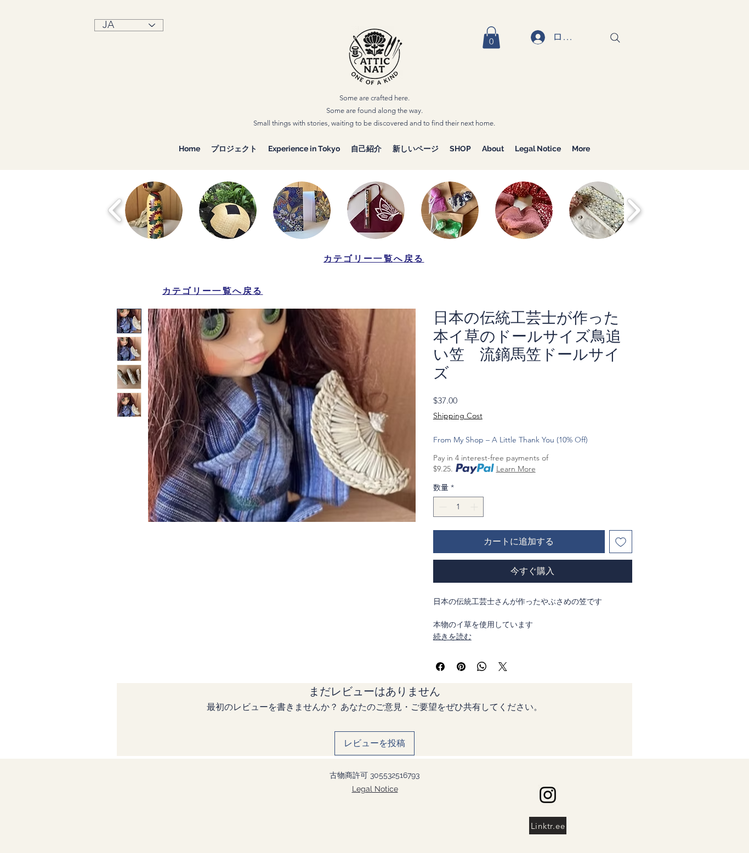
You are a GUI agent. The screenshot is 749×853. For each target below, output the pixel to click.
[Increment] (475, 506)
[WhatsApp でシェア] (482, 666)
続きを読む (452, 636)
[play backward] (115, 210)
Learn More (516, 469)
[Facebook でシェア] (440, 666)
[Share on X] (502, 666)
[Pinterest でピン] (461, 666)
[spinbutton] (458, 506)
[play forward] (633, 210)
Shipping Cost (458, 415)
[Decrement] (442, 506)
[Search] (615, 37)
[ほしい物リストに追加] (620, 541)
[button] (491, 37)
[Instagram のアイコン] (548, 795)
